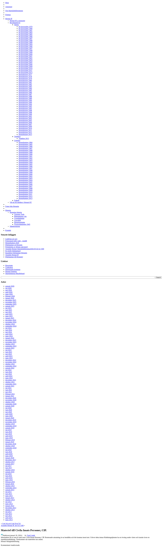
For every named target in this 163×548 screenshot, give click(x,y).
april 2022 (8, 376)
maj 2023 (8, 354)
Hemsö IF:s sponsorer (17, 21)
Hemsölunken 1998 (25, 170)
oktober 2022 (10, 364)
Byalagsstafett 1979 (25, 27)
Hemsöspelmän (19, 222)
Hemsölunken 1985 (25, 144)
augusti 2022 (9, 368)
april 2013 (8, 518)
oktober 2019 (10, 424)
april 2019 (8, 436)
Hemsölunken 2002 (25, 176)
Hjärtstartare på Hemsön (13, 245)
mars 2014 (9, 504)
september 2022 (10, 366)
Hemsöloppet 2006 (25, 122)
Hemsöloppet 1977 (25, 75)
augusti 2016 (9, 472)
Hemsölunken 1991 (25, 156)
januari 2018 (9, 458)
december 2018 (10, 444)
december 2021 (10, 380)
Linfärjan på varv (11, 239)
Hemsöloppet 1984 (25, 89)
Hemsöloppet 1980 (25, 81)
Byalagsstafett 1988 (25, 41)
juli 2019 (8, 430)
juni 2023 (8, 352)
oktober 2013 (10, 510)
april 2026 (8, 292)
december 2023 (10, 340)
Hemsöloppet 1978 (25, 77)
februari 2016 (10, 482)
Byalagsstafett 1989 (25, 43)
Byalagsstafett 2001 (25, 57)
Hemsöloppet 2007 (25, 124)
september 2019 (10, 426)
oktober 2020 (10, 402)
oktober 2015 (10, 486)
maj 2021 (8, 392)
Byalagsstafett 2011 (25, 71)
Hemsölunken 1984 (25, 142)
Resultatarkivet (15, 23)
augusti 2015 (9, 490)
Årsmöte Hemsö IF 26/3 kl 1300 (12, 525)
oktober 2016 (10, 470)
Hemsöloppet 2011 (25, 130)
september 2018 (10, 448)
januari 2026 (9, 298)
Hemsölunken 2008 (25, 188)
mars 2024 (9, 336)
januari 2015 (9, 498)
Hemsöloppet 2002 (25, 116)
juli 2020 (8, 408)
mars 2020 (9, 416)
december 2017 (10, 460)
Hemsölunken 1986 (25, 146)
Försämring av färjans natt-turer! (16, 247)
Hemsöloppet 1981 (25, 83)
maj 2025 (8, 312)
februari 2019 (10, 440)
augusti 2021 (9, 386)
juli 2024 (8, 328)
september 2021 (10, 384)
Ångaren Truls (19, 214)
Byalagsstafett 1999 (25, 53)
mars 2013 (9, 520)
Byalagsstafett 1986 (25, 37)
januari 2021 (9, 396)
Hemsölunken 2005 (25, 182)
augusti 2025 (9, 306)
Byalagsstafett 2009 (25, 67)
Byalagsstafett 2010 (25, 69)
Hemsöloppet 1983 (25, 87)
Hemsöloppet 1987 (25, 95)
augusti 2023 (9, 348)
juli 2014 (8, 502)
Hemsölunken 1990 (25, 154)
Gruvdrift (17, 220)
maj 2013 (8, 516)
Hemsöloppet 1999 (25, 114)
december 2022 (10, 360)
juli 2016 (8, 474)
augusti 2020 (9, 406)
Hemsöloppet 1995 (25, 106)
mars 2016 (9, 480)
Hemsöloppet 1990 (25, 101)
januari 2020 (9, 418)
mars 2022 (9, 378)
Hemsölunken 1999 (25, 172)
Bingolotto (9, 265)
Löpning (17, 140)
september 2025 (10, 304)
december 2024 (10, 320)
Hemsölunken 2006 (25, 184)
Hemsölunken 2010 (25, 192)
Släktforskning (15, 226)
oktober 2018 (10, 446)
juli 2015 (8, 492)
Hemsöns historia (16, 212)
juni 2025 (8, 310)
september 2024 (10, 326)
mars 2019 (9, 438)
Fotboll (16, 200)
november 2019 (10, 422)
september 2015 (10, 488)
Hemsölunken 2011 (25, 194)
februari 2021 (10, 394)
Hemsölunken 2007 (25, 186)
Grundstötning (19, 218)
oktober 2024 (10, 324)
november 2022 (10, 362)
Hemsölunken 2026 (12, 243)
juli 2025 (8, 308)
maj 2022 (8, 374)
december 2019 (10, 420)
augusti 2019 (9, 428)
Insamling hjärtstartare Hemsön (16, 253)
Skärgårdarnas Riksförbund (15, 273)
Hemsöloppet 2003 (25, 118)
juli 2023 (8, 350)
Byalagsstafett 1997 (25, 49)
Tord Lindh (31, 535)
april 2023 (8, 356)
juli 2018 (8, 450)
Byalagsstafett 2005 (25, 63)
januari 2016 (9, 484)
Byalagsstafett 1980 (25, 29)
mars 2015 (9, 496)
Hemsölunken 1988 (25, 150)
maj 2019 (8, 434)
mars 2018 (9, 456)
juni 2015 (8, 494)
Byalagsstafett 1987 (25, 39)
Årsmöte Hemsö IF (12, 255)
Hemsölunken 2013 (25, 198)
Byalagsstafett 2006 (25, 65)
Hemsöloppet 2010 (25, 128)
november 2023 (10, 342)
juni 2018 (8, 452)
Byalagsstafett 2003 (25, 61)
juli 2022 (8, 370)
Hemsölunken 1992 (25, 158)
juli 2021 (8, 388)
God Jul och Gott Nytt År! (11, 523)
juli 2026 (8, 288)
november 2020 (10, 400)
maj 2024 (8, 332)
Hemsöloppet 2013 (25, 134)
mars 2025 (9, 316)
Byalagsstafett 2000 (25, 55)
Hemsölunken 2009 (25, 190)
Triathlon (17, 136)
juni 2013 (8, 514)
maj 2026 (8, 290)
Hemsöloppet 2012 (25, 132)
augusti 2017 (9, 464)
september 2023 (10, 346)
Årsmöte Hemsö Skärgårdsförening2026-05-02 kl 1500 (24, 249)
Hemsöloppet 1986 (25, 93)
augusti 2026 (9, 286)
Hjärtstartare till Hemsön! (14, 257)
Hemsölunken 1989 (25, 152)
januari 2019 (9, 442)
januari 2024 (9, 338)
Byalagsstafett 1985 (25, 35)
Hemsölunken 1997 (25, 168)
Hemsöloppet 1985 (25, 91)
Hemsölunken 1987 (25, 148)
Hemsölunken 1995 (25, 164)
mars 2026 (9, 294)
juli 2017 (8, 466)
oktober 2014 (10, 500)
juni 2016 (8, 476)
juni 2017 (8, 468)
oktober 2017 (10, 462)
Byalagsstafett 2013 (25, 73)
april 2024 (8, 334)
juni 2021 (8, 390)
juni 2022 (8, 372)
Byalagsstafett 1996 (25, 47)
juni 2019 (8, 432)
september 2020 (10, 404)
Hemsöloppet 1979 (25, 79)
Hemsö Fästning (11, 271)
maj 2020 (8, 412)
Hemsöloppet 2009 (25, 126)
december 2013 (10, 508)
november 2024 (10, 322)
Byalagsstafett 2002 (25, 59)
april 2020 (8, 414)
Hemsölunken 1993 (25, 160)
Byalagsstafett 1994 (25, 45)
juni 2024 (8, 330)
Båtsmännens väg (20, 216)
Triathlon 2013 (24, 138)
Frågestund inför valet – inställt (16, 241)
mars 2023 (9, 358)
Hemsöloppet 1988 (25, 97)
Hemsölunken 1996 (25, 166)
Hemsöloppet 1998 (25, 110)
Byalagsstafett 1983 (25, 33)
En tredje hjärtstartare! (13, 251)
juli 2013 (8, 512)
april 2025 (8, 314)
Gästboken (9, 267)
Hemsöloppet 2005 (25, 120)
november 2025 (10, 302)
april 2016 (8, 478)
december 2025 (10, 300)
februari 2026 (10, 296)
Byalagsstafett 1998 (25, 51)
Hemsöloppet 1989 (25, 99)
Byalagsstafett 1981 (25, 31)
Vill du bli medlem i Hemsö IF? (21, 202)
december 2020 (10, 398)
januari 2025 (9, 318)
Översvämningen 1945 (22, 224)
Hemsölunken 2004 (25, 180)
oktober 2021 (10, 382)
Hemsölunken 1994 (25, 162)
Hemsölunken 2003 (25, 178)
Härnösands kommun (12, 269)
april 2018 (8, 454)
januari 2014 (9, 506)
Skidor (16, 25)
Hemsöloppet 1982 (25, 85)
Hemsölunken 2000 (25, 174)
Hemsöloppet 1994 (25, 104)
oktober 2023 (10, 344)
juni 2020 (8, 410)
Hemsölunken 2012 (25, 196)
